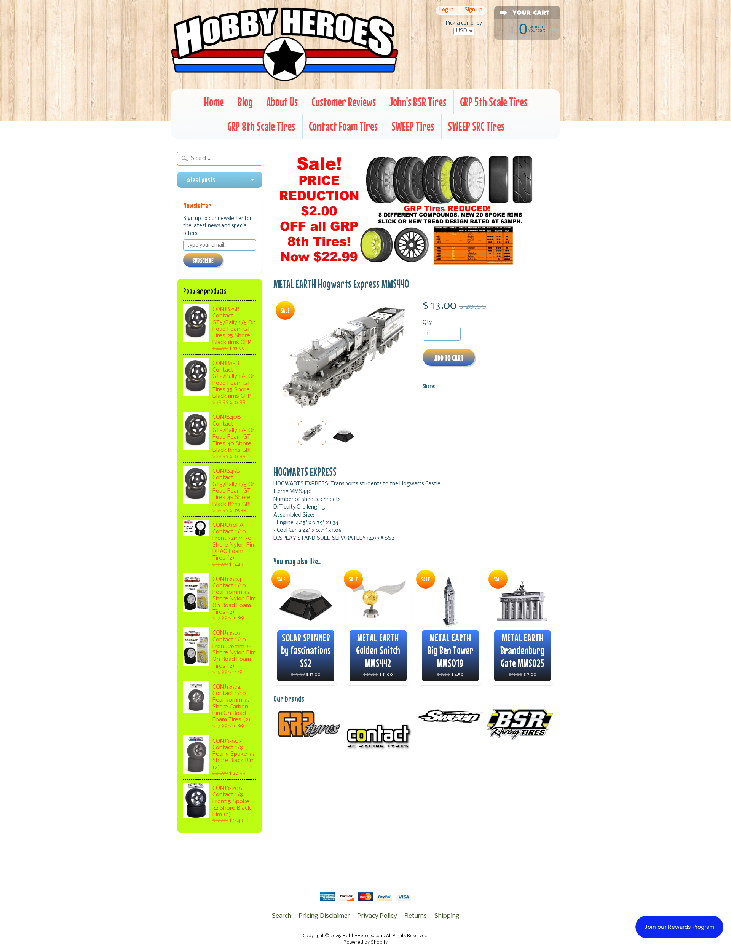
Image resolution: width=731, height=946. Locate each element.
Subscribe (203, 260)
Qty (427, 322)
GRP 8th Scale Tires (261, 126)
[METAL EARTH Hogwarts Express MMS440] (312, 433)
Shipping (447, 916)
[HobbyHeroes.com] (285, 78)
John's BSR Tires (417, 102)
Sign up (473, 10)
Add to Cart (448, 357)
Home (214, 102)
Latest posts (199, 179)
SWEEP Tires (412, 126)
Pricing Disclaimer (324, 916)
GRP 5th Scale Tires (493, 102)
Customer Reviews (343, 102)
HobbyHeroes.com (363, 936)
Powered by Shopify (365, 942)
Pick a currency (464, 23)
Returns (416, 916)
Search (281, 916)
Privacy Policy (377, 916)
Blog (245, 102)
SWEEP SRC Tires (476, 126)
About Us (282, 102)
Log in (446, 10)
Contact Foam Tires (343, 126)
